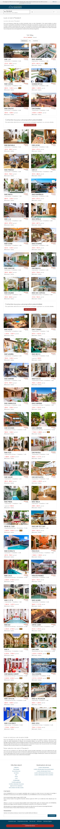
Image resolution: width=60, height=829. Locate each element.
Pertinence (24, 40)
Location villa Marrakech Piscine (44, 771)
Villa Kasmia (36, 674)
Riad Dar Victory (38, 526)
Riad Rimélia (36, 219)
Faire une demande (30, 125)
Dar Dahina (36, 108)
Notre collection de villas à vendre (16, 787)
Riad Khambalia (37, 194)
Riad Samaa (8, 84)
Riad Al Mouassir (38, 698)
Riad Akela (36, 502)
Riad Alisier (36, 600)
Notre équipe (16, 769)
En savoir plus (28, 3)
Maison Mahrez (38, 575)
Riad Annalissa (10, 403)
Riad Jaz (7, 625)
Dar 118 (7, 59)
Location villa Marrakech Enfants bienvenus (43, 773)
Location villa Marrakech (43, 767)
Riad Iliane (8, 243)
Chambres (35, 40)
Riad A (6, 649)
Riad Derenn (9, 379)
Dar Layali (36, 145)
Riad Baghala (9, 145)
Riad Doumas (37, 243)
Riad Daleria (9, 293)
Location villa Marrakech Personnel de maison (44, 769)
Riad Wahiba (9, 354)
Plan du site (32, 821)
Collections (16, 767)
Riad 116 (7, 219)
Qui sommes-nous (16, 771)
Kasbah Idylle (37, 84)
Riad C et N (8, 600)
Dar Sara (35, 649)
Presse (16, 776)
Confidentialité (16, 780)
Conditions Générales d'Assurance (16, 784)
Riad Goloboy (10, 723)
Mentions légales (47, 821)
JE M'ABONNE (52, 815)
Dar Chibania (37, 428)
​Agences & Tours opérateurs (16, 785)
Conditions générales (16, 782)
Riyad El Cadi (9, 526)
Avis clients (16, 773)
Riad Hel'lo (36, 354)
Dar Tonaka (36, 329)
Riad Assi (7, 452)
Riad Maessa (9, 170)
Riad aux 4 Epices (38, 293)
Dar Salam (8, 477)
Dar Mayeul (36, 452)
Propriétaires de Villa (23, 821)
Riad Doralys (9, 551)
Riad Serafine (37, 59)
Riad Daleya (9, 108)
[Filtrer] (32, 12)
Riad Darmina (37, 403)
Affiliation (39, 821)
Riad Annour (9, 268)
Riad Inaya (8, 194)
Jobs (16, 774)
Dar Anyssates (37, 477)
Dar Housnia (9, 428)
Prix (30, 40)
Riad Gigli (35, 723)
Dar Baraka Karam (11, 674)
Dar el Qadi (36, 625)
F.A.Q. (16, 778)
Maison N (35, 551)
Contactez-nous (30, 826)
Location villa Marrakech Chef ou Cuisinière (43, 774)
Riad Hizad (8, 329)
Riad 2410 (8, 575)
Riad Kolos (36, 379)
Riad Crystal (9, 698)
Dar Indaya (36, 268)
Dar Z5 (34, 170)
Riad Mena (8, 502)
